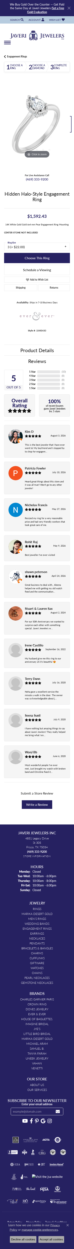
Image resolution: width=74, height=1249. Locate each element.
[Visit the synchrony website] (39, 1201)
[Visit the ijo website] (29, 1164)
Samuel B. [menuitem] (37, 1048)
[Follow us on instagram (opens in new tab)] (49, 1121)
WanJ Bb (31, 752)
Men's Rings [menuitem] (37, 919)
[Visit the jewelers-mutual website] (57, 1164)
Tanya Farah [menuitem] (37, 1053)
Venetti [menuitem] (37, 1068)
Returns (54, 287)
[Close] (69, 8)
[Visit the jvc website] (17, 1189)
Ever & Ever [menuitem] (37, 1014)
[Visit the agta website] (46, 1140)
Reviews (37, 360)
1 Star (32, 388)
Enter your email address (37, 1104)
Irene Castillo (34, 645)
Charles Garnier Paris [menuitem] (37, 999)
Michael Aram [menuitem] (37, 1043)
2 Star (32, 384)
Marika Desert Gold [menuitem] (37, 914)
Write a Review (37, 804)
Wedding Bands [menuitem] (37, 923)
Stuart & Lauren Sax (39, 608)
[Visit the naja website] (57, 1189)
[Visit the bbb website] (33, 1152)
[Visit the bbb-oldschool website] (24, 1152)
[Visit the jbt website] (41, 1164)
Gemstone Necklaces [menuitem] (37, 983)
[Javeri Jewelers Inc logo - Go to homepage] (37, 34)
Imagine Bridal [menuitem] (37, 1024)
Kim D (29, 431)
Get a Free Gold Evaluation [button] (45, 10)
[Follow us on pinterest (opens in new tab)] (37, 1121)
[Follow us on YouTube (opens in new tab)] (25, 1121)
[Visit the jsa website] (47, 1176)
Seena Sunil (32, 715)
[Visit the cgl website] (63, 1152)
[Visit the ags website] (30, 1140)
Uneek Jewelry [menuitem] (37, 1058)
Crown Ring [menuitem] (37, 1004)
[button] (16, 19)
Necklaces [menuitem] (37, 938)
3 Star (32, 380)
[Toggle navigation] (7, 44)
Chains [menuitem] (37, 973)
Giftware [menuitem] (37, 963)
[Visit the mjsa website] (44, 1189)
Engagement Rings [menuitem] (37, 928)
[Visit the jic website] (14, 1177)
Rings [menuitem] (37, 909)
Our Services (37, 1090)
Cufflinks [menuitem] (37, 958)
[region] (37, 126)
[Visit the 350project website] (16, 1140)
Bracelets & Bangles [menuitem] (37, 948)
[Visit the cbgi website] (42, 1152)
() (64, 371)
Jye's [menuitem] (37, 1029)
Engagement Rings (17, 56)
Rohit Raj (31, 542)
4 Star (32, 376)
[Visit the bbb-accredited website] (13, 1152)
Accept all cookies (51, 1239)
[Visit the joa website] (24, 1177)
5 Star (32, 371)
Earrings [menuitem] (37, 933)
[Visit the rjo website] (25, 1201)
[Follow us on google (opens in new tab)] (43, 1121)
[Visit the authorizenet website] (57, 1140)
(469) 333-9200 (37, 179)
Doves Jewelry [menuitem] (37, 1009)
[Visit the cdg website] (53, 1152)
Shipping (20, 287)
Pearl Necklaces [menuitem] (37, 978)
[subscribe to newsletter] (57, 1111)
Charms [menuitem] (37, 953)
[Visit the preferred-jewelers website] (12, 1201)
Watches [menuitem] (37, 968)
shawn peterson (36, 572)
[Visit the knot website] (31, 1189)
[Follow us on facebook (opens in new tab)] (31, 1121)
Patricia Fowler (35, 468)
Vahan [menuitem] (37, 1063)
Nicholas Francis (36, 505)
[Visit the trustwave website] (58, 1201)
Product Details (37, 350)
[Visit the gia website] (15, 1164)
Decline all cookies (23, 1239)
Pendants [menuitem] (37, 943)
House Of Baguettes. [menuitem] (37, 1019)
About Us (37, 1085)
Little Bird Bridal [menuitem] (37, 1034)
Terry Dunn (32, 678)
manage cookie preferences (40, 1229)
